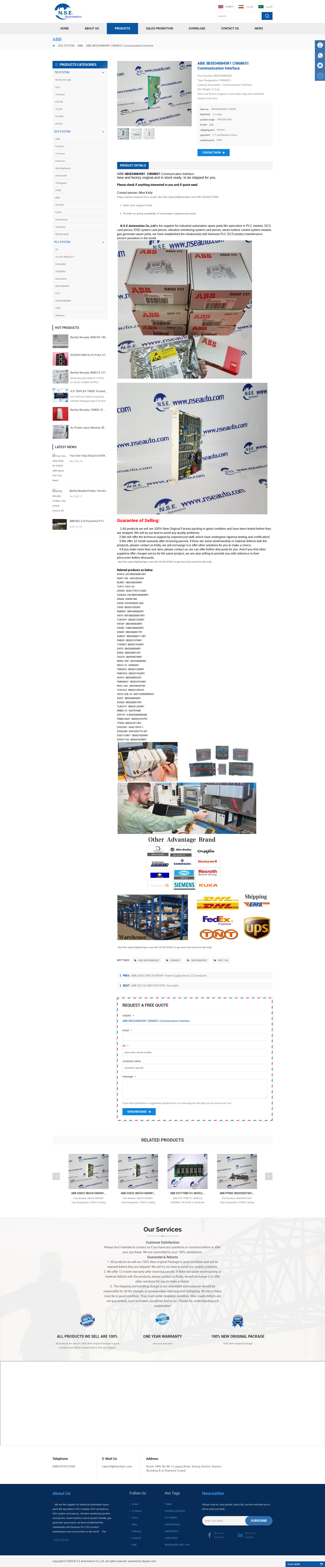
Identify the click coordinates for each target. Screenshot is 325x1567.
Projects (136, 1538)
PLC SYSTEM (62, 242)
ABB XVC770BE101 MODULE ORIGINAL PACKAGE (189, 1193)
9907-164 (222, 960)
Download (197, 28)
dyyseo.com (149, 1561)
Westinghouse (63, 168)
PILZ (57, 293)
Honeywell (61, 175)
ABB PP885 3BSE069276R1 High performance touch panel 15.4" (238, 1193)
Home (135, 1504)
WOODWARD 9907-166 (177, 1544)
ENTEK (59, 123)
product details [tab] (133, 165)
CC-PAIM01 (171, 1517)
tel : (125, 1045)
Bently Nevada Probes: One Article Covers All (88, 490)
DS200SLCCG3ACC (175, 1510)
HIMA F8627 (171, 1538)
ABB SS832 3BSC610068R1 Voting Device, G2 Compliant (139, 1193)
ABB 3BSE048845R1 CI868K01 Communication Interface (156, 1020)
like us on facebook (219, 1535)
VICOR (58, 109)
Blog (134, 1524)
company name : (132, 1061)
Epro (57, 87)
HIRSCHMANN (63, 300)
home (64, 28)
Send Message (137, 1111)
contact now (211, 152)
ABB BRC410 (171, 1531)
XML (134, 1544)
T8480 (168, 1504)
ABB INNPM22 (172, 1524)
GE (56, 249)
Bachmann (61, 278)
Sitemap (136, 1531)
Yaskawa (60, 226)
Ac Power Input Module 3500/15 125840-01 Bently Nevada (89, 427)
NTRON (59, 116)
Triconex (60, 153)
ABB (80, 45)
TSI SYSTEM (61, 72)
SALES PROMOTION (159, 28)
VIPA (57, 308)
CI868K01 (175, 960)
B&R (57, 197)
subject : (128, 1015)
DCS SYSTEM (66, 45)
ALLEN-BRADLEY (64, 256)
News (259, 28)
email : (127, 1030)
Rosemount (61, 219)
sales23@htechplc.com (117, 1466)
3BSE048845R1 (199, 960)
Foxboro (59, 146)
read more (62, 1540)
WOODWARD (62, 286)
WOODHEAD (62, 234)
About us (92, 28)
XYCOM (59, 205)
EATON (59, 101)
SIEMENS (60, 271)
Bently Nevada (63, 79)
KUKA (58, 212)
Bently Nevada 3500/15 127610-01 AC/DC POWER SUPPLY (89, 372)
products (122, 28)
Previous (56, 1176)
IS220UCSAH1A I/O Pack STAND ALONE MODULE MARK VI (89, 355)
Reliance (60, 315)
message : (129, 1076)
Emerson (60, 161)
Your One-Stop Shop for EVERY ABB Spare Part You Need (88, 455)
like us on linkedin (250, 1535)
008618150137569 (63, 1466)
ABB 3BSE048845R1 (148, 960)
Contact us (230, 28)
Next (269, 1176)
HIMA (58, 190)
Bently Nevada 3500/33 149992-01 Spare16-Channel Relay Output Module (89, 337)
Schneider (60, 264)
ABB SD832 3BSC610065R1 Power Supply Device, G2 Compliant (169, 975)
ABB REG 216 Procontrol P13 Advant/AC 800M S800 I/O (88, 521)
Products (137, 1510)
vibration (60, 94)
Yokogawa (61, 183)
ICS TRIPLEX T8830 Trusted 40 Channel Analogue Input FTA (89, 391)
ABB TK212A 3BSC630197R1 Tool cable (154, 985)
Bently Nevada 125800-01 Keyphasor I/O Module (89, 410)
